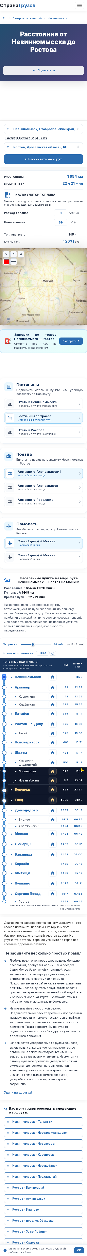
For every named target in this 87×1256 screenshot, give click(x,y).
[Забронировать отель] (53, 677)
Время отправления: (18, 653)
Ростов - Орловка (25, 1242)
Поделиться (46, 70)
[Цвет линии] (6, 261)
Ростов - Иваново (25, 1209)
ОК (79, 1250)
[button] (43, 404)
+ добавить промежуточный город (26, 137)
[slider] (33, 644)
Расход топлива (16, 213)
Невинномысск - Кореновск (33, 1154)
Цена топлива (14, 222)
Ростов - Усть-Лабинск (29, 1231)
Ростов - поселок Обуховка (33, 1220)
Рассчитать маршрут (45, 159)
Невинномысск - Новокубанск (34, 1165)
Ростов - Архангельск (28, 1198)
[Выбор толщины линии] (13, 261)
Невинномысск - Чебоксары (33, 1143)
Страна (17, 5)
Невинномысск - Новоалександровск (40, 1132)
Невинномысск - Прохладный (34, 1176)
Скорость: (10, 644)
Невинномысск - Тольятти (32, 1121)
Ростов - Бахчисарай (28, 1187)
